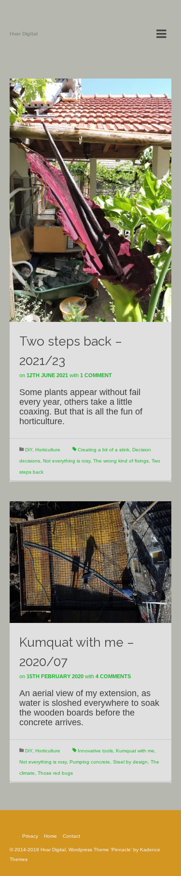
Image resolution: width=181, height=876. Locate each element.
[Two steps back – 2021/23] (90, 200)
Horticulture (47, 449)
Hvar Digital (24, 33)
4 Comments (113, 676)
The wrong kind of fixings (121, 460)
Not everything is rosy (66, 460)
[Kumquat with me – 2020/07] (90, 561)
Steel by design (130, 762)
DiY (28, 449)
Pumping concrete (90, 762)
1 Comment (96, 375)
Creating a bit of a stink (103, 449)
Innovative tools (95, 750)
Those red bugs (55, 773)
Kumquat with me (135, 750)
